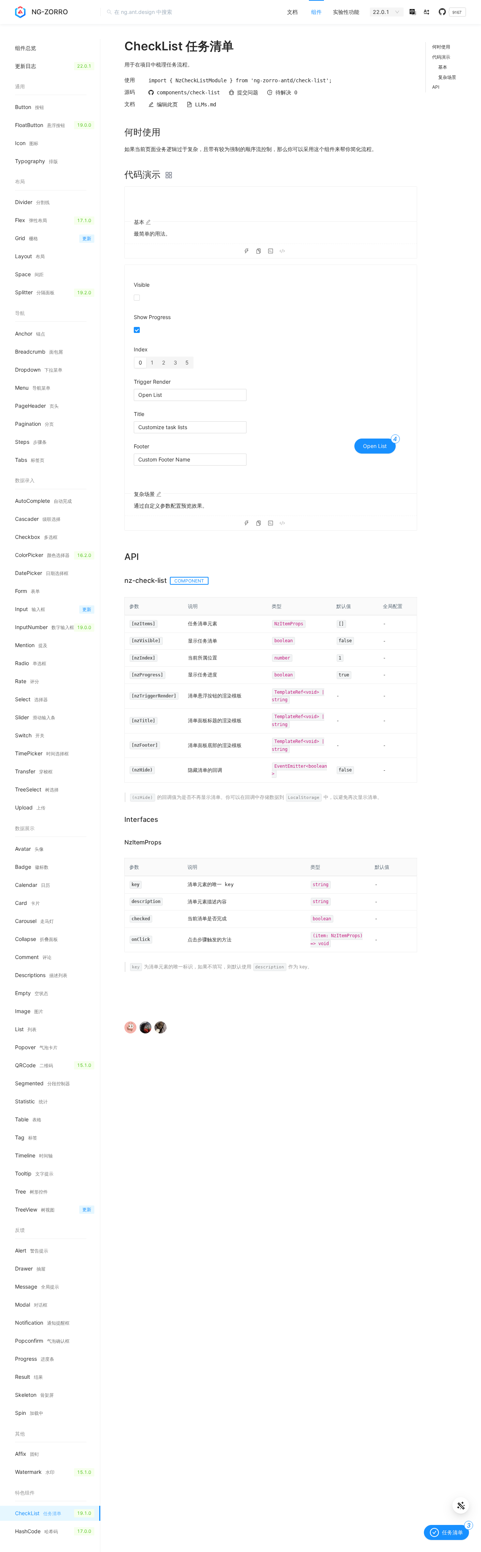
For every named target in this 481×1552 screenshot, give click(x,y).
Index (141, 349)
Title (139, 414)
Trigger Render (152, 381)
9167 (456, 12)
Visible (142, 284)
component (189, 581)
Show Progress (152, 317)
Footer (141, 446)
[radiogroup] (164, 363)
